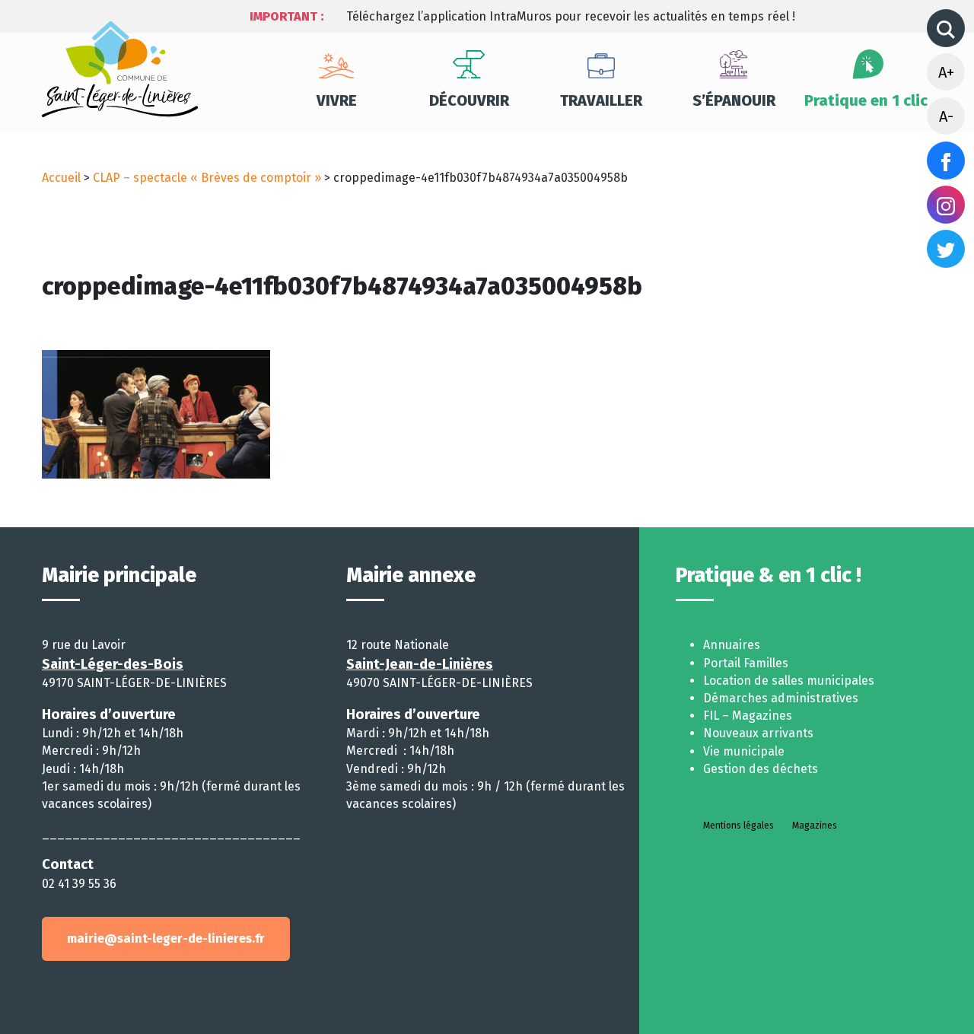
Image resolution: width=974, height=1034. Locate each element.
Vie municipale (744, 751)
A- (946, 116)
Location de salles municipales (788, 680)
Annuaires (731, 645)
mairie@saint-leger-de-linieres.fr (166, 938)
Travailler (601, 100)
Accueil (61, 177)
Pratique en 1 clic (866, 100)
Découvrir (469, 100)
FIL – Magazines (747, 715)
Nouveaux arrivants (758, 733)
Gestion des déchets (760, 769)
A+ (946, 72)
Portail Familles (745, 663)
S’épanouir (733, 100)
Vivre (337, 100)
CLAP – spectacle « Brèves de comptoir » (207, 177)
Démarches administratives (780, 698)
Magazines (814, 825)
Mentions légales (738, 825)
